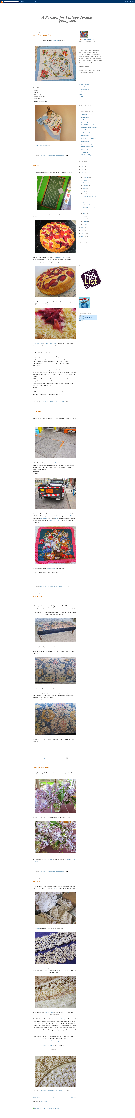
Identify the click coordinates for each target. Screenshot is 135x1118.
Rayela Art (84, 149)
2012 (83, 230)
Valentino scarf (50, 568)
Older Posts (73, 1097)
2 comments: (60, 155)
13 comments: (61, 586)
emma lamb (84, 130)
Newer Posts (36, 1097)
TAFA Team (84, 152)
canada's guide (88, 318)
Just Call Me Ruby (86, 133)
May (84, 213)
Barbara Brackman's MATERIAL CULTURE (88, 123)
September (86, 186)
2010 (83, 236)
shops (55, 888)
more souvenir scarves (42, 145)
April (84, 216)
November (86, 180)
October (85, 183)
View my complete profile (88, 44)
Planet (89, 317)
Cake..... (36, 165)
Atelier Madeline (86, 120)
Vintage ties (36, 928)
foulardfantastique (47, 1045)
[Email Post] (67, 155)
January (85, 224)
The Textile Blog (86, 155)
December (86, 177)
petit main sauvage (86, 144)
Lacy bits (36, 881)
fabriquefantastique (54, 1043)
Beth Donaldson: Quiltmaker (89, 127)
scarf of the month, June (42, 35)
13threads (84, 114)
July (84, 191)
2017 (83, 167)
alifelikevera (85, 117)
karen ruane (85, 135)
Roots (56, 518)
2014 (83, 175)
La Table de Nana (38, 343)
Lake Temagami (55, 520)
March (85, 219)
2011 (83, 233)
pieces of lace (49, 1012)
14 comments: (61, 1090)
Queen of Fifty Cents (87, 147)
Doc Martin (71, 516)
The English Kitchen (51, 343)
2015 (83, 172)
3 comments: (60, 401)
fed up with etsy (60, 1019)
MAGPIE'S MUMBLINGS (89, 138)
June (84, 194)
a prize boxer (38, 411)
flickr (80, 94)
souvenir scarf (55, 40)
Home (54, 1097)
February (85, 221)
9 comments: (60, 758)
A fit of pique (38, 596)
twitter (81, 96)
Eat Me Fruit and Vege (61, 257)
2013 (83, 228)
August (85, 188)
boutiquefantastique (54, 1041)
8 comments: (60, 871)
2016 (83, 169)
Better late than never (41, 767)
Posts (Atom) (44, 1102)
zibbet (81, 99)
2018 (83, 164)
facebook (81, 92)
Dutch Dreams (59, 463)
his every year (48, 859)
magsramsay (85, 141)
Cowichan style (44, 518)
